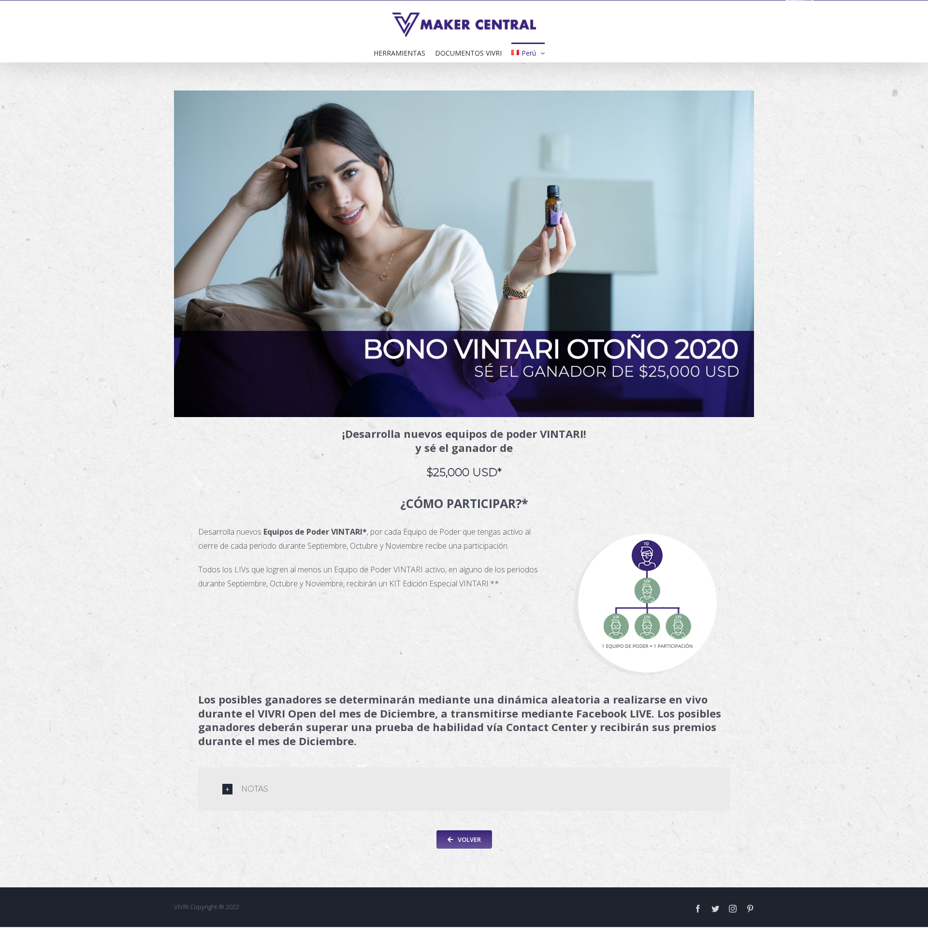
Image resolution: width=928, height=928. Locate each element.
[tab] (464, 789)
